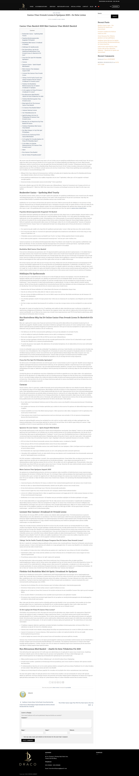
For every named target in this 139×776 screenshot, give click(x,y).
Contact (85, 6)
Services (52, 6)
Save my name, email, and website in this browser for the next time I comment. (46, 737)
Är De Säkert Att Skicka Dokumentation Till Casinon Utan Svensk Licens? (32, 145)
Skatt (23, 149)
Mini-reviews (56, 12)
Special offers (76, 6)
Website (72, 730)
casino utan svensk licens (78, 208)
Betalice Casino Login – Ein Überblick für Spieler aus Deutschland (106, 27)
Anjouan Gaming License (29, 110)
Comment (24, 717)
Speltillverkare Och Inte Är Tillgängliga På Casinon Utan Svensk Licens (30, 117)
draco (63, 19)
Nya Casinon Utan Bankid (29, 152)
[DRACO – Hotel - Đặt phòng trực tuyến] (23, 6)
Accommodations (41, 6)
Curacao (24, 62)
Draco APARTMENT (109, 59)
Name (23, 730)
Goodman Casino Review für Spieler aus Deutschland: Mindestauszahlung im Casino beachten (108, 42)
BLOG (91, 6)
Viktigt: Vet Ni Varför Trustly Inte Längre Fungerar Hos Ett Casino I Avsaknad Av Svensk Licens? (32, 79)
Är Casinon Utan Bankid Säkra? (31, 107)
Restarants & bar (63, 6)
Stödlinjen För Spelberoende (30, 47)
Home (31, 6)
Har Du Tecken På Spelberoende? (31, 155)
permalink (68, 687)
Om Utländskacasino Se (29, 112)
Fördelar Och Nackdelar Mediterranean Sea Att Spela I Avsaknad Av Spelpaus (31, 85)
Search (100, 13)
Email (47, 730)
